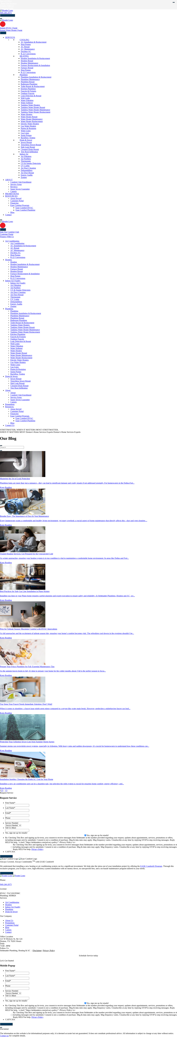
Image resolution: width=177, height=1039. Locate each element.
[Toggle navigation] (1, 18)
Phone (7, 818)
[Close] (174, 2)
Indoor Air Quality (12, 907)
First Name (10, 803)
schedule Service (7, 15)
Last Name (10, 808)
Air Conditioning (12, 902)
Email (8, 813)
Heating (8, 905)
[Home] (6, 10)
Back (3, 229)
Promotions (10, 923)
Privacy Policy (37, 849)
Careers (8, 930)
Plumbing (9, 909)
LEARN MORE (6, 873)
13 (6, 790)
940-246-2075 (6, 13)
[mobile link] (2, 24)
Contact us (4, 1036)
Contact (8, 932)
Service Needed (11, 823)
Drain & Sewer (11, 912)
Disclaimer (37, 950)
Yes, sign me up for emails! (16, 833)
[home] (6, 221)
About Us (9, 920)
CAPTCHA (10, 852)
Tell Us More (10, 828)
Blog (7, 927)
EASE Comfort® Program (151, 866)
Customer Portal (11, 925)
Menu (3, 33)
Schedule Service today (88, 955)
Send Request (6, 856)
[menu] (1, 445)
